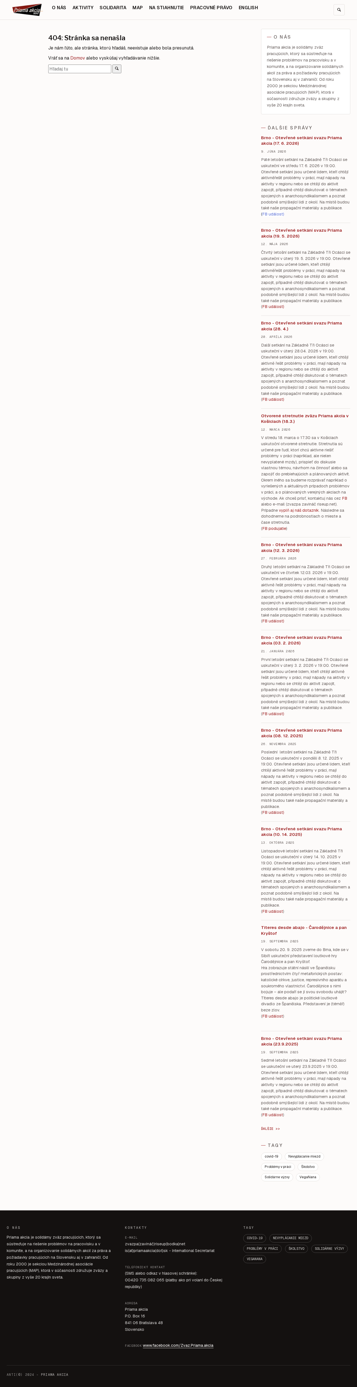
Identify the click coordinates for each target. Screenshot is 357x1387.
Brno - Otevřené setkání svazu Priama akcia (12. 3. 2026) (301, 547)
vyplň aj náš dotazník (299, 510)
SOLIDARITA (113, 8)
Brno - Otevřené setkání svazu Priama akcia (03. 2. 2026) (301, 640)
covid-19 (271, 1156)
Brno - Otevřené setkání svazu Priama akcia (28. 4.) (301, 325)
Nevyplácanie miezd (304, 1156)
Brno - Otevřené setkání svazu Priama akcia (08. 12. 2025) (301, 733)
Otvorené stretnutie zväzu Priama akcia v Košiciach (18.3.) (305, 418)
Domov (77, 58)
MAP (137, 8)
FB (344, 498)
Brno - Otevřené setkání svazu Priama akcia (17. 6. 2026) (301, 140)
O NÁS (59, 8)
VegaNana (308, 1177)
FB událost (272, 620)
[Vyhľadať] (116, 69)
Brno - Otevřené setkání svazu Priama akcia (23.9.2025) (301, 1041)
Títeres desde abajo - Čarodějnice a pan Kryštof (304, 930)
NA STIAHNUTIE (166, 8)
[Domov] (27, 10)
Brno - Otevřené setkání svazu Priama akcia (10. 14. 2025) (301, 831)
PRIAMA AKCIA (54, 1374)
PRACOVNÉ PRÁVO (211, 8)
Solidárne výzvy (277, 1177)
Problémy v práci (278, 1167)
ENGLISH (248, 8)
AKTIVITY (83, 8)
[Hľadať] (339, 9)
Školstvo (308, 1167)
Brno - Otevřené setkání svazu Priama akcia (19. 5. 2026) (301, 233)
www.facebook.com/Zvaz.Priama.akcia (178, 1345)
